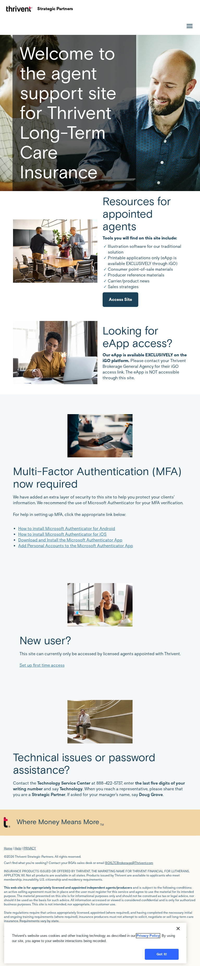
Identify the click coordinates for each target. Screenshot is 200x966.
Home (8, 848)
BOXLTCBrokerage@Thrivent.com (129, 863)
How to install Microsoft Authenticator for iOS (62, 534)
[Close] (178, 928)
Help (18, 848)
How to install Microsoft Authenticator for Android (66, 528)
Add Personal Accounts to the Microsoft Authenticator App (75, 545)
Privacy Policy (148, 936)
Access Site (120, 299)
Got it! (162, 954)
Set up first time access (42, 665)
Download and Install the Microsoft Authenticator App (70, 540)
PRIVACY (29, 848)
